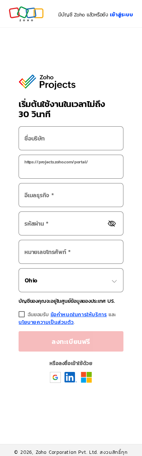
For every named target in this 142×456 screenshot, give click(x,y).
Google (56, 377)
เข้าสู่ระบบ (121, 15)
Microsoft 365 (86, 377)
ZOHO (26, 13)
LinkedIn (70, 377)
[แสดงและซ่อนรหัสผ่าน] (111, 223)
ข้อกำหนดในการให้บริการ (79, 314)
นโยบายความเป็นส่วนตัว (46, 322)
